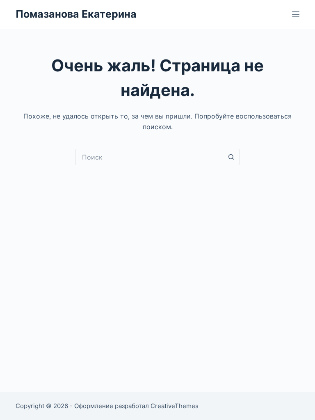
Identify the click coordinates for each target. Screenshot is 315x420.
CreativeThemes (175, 406)
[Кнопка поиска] (231, 157)
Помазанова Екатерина (76, 14)
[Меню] (295, 14)
